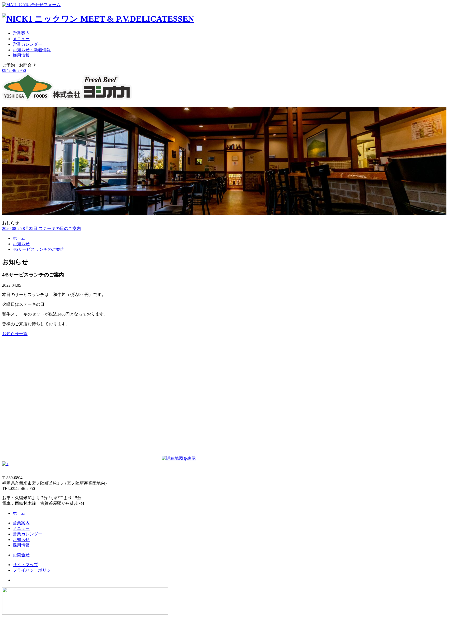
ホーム (19, 238)
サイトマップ (25, 564)
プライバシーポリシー (34, 570)
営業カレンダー (27, 44)
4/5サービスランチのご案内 (39, 249)
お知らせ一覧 (15, 333)
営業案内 (21, 33)
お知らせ (21, 244)
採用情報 (21, 55)
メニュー (21, 38)
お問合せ (21, 555)
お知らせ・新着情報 (32, 50)
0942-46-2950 (14, 70)
